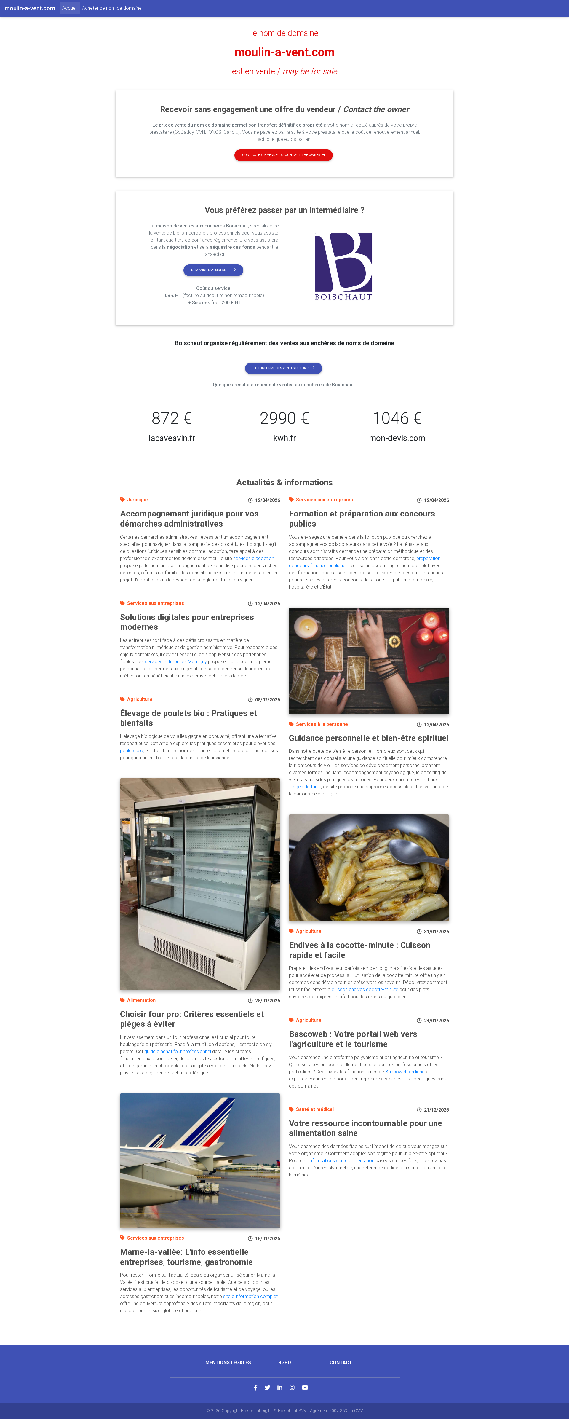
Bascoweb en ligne (405, 1071)
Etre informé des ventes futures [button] (281, 368)
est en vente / (284, 71)
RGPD (284, 1362)
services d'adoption (253, 558)
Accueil (71, 8)
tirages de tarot (305, 787)
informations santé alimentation (341, 1160)
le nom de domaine (284, 33)
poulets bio (131, 750)
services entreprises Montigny (176, 661)
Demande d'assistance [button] (211, 270)
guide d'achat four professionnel (177, 1051)
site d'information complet (250, 1296)
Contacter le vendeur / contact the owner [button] (281, 155)
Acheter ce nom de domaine (112, 8)
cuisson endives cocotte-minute (365, 989)
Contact (341, 1362)
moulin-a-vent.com (285, 52)
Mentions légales (228, 1362)
